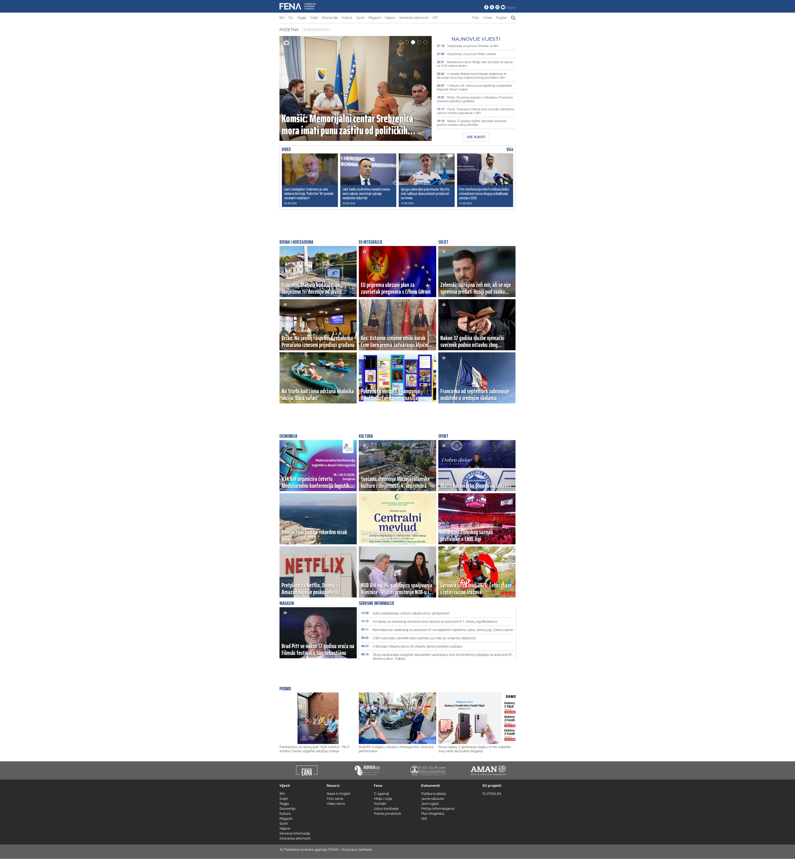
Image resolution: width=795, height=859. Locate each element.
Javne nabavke (432, 799)
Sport (360, 18)
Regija (301, 18)
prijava (511, 8)
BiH (282, 18)
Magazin (375, 18)
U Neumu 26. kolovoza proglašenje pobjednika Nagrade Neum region (474, 87)
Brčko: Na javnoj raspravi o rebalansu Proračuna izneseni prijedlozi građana (475, 99)
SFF (435, 18)
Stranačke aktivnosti (413, 18)
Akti (424, 819)
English (501, 18)
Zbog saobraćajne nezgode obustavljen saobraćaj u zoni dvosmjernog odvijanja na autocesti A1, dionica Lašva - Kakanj (437, 657)
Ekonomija (330, 18)
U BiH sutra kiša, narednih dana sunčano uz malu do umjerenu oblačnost (418, 638)
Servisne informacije (294, 833)
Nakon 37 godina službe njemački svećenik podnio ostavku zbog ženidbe (471, 123)
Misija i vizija (383, 799)
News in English (339, 794)
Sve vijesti (476, 137)
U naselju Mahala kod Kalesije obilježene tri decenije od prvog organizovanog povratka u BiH (472, 75)
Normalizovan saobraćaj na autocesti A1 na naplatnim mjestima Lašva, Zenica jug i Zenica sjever (437, 630)
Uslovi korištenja (386, 809)
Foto (475, 18)
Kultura (347, 18)
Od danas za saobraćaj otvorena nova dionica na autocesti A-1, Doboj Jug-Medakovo (429, 622)
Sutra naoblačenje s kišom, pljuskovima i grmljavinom (405, 613)
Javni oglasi (430, 804)
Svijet (314, 18)
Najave (390, 18)
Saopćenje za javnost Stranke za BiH (467, 46)
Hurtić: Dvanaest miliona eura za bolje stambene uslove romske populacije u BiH (475, 111)
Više (510, 149)
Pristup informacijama (437, 809)
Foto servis (335, 799)
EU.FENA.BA (491, 794)
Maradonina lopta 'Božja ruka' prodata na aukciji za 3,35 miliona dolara (475, 64)
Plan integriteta (432, 814)
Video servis (336, 804)
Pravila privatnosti (387, 814)
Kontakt (380, 804)
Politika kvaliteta (433, 794)
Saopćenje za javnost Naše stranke (466, 54)
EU (291, 18)
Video (487, 18)
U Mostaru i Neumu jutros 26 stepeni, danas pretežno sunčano (411, 646)
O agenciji (381, 794)
